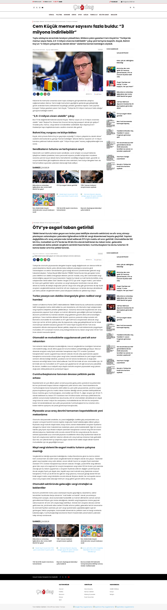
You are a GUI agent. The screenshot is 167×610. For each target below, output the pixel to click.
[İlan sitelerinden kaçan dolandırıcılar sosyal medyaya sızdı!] (44, 199)
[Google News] (98, 94)
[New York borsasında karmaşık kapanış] (111, 127)
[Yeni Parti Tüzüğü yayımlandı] (111, 160)
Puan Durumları (89, 597)
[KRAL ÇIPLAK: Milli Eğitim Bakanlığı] (111, 64)
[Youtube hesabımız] (42, 7)
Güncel (51, 15)
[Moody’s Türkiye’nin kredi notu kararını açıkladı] (111, 170)
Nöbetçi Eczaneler (89, 594)
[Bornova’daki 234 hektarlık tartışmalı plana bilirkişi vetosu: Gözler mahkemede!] (92, 553)
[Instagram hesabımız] (39, 7)
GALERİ (37, 1)
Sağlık (86, 15)
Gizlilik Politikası (114, 589)
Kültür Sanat (104, 15)
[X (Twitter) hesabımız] (37, 7)
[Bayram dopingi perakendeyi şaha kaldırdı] (92, 199)
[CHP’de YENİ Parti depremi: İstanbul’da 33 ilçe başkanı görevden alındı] (111, 105)
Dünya (74, 15)
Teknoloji (93, 15)
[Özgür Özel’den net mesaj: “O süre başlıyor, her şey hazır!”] (111, 86)
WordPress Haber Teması (56, 607)
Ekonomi (67, 15)
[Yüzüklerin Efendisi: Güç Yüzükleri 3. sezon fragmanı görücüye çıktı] (111, 134)
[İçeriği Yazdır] (48, 94)
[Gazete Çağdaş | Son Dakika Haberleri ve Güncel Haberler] (83, 10)
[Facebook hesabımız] (34, 7)
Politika (59, 15)
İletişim (112, 594)
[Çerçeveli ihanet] (111, 56)
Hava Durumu (88, 589)
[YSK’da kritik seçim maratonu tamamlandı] (68, 199)
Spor (80, 15)
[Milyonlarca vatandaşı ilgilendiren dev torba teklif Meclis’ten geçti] (44, 176)
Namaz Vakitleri (89, 592)
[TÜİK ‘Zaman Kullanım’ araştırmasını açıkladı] (92, 176)
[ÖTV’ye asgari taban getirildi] (68, 176)
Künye (112, 592)
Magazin (114, 15)
